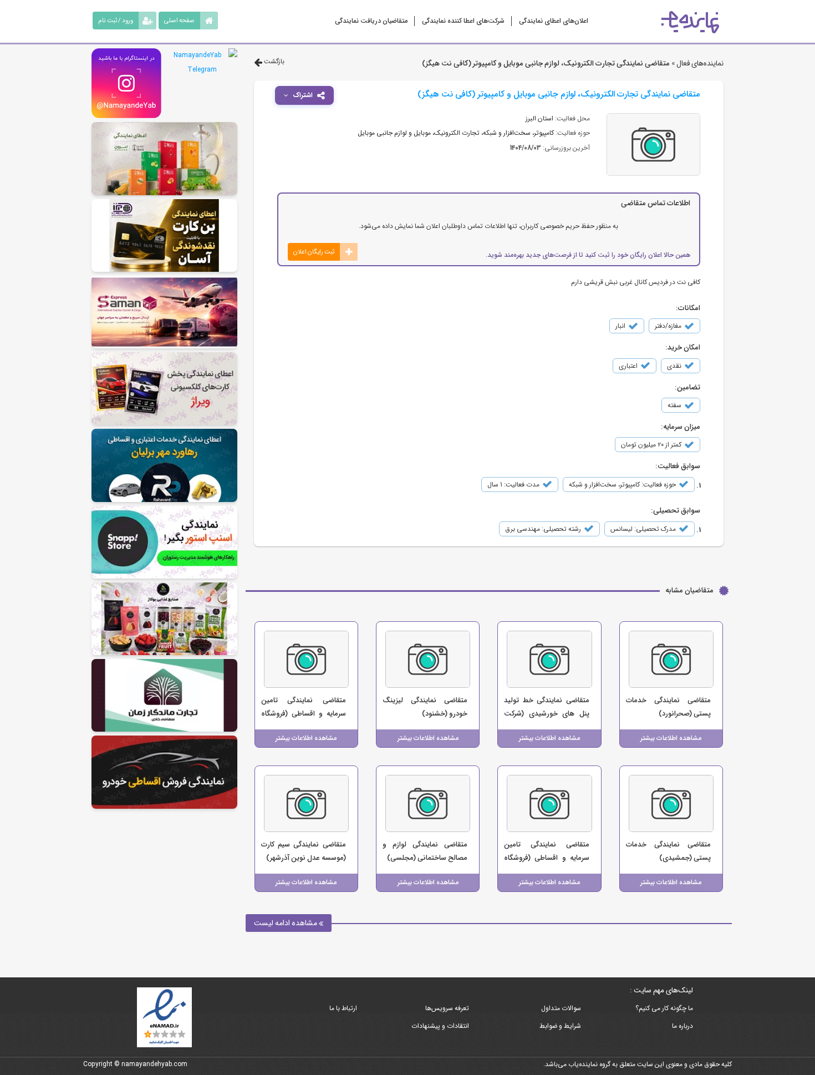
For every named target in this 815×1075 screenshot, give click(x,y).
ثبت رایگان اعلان (313, 252)
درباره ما (682, 1026)
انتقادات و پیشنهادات (440, 1026)
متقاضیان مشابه (689, 590)
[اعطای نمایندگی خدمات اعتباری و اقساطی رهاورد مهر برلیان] (164, 465)
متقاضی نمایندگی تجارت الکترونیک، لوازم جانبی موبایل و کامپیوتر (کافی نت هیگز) (546, 63)
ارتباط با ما (343, 1008)
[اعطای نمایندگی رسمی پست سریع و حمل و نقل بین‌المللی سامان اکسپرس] (164, 312)
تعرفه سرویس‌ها (447, 1008)
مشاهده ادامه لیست (286, 923)
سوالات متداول (561, 1008)
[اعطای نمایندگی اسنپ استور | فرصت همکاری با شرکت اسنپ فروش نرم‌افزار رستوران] (164, 542)
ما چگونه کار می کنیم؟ (664, 1008)
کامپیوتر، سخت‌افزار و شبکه (518, 133)
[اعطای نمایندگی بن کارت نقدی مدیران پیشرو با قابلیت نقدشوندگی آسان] (164, 235)
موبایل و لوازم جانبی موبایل (394, 133)
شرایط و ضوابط (560, 1026)
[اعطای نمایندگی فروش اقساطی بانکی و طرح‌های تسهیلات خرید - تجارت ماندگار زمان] (164, 695)
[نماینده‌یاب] (690, 22)
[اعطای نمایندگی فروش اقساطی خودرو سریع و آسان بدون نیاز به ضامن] (164, 772)
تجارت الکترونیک (457, 133)
